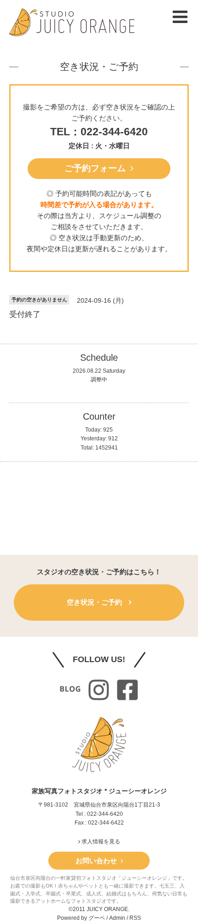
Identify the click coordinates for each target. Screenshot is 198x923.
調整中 (99, 379)
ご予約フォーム (97, 168)
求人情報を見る (100, 841)
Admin (117, 918)
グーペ (96, 918)
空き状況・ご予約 (99, 66)
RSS (135, 918)
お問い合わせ (98, 861)
